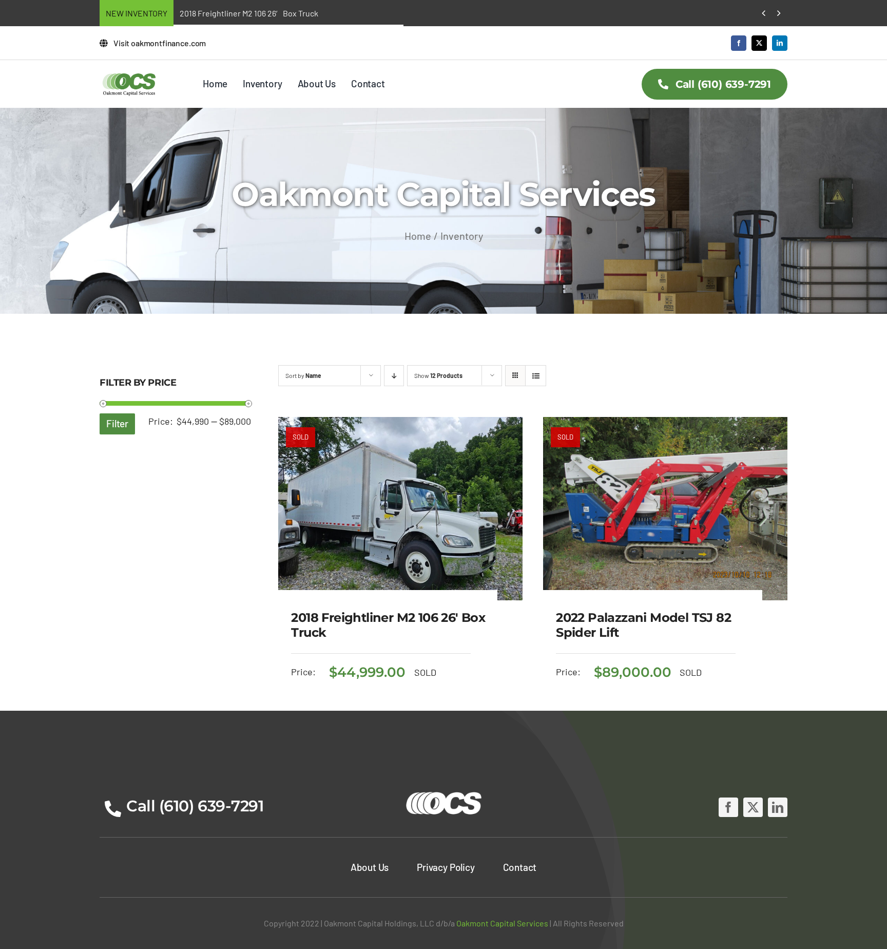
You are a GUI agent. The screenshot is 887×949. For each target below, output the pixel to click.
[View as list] (536, 376)
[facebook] (738, 43)
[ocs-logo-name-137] (129, 75)
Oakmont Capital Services (502, 923)
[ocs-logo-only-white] (444, 792)
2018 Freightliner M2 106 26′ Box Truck (249, 13)
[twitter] (759, 43)
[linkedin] (779, 43)
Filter (117, 423)
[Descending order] (394, 375)
